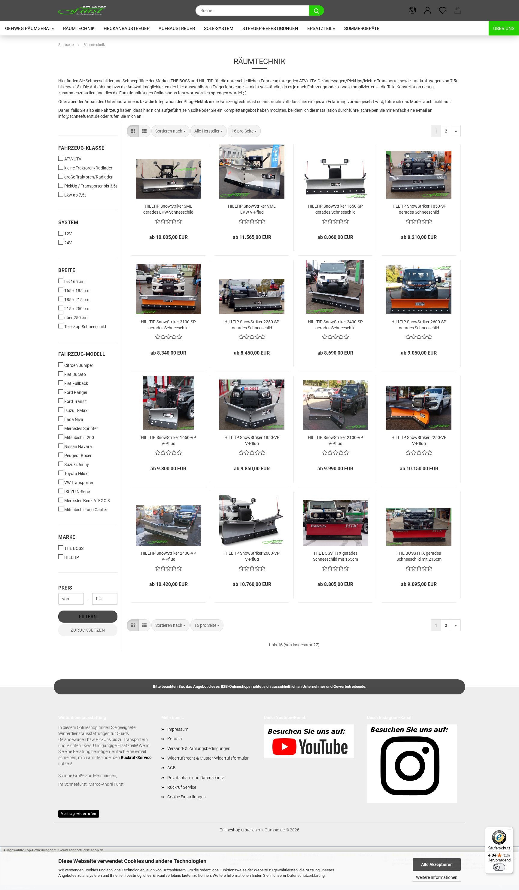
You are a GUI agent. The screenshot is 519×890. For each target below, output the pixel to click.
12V (68, 233)
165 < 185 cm (76, 290)
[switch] (499, 867)
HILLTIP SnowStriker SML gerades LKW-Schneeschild (168, 209)
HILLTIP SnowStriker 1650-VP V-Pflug (168, 440)
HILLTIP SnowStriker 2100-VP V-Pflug (335, 440)
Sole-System (218, 28)
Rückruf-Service (136, 757)
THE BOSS (73, 548)
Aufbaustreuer (177, 28)
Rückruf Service (181, 787)
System (68, 222)
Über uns (503, 28)
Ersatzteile (321, 28)
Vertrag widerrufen (78, 814)
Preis (65, 588)
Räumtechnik (79, 28)
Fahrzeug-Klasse (81, 148)
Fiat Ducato (75, 374)
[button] (412, 10)
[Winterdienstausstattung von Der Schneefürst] (84, 10)
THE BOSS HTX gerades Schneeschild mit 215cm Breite (419, 556)
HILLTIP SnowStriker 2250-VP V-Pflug (419, 440)
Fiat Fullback (76, 383)
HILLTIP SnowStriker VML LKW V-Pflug (252, 209)
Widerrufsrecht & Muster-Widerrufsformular (208, 758)
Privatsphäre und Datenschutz (195, 777)
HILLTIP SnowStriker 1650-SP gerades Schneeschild (335, 209)
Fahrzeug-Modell (81, 354)
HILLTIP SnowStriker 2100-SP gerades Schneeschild (168, 324)
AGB (171, 767)
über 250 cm (75, 317)
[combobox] (170, 131)
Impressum (177, 729)
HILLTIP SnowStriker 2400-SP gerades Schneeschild (335, 324)
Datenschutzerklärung (306, 875)
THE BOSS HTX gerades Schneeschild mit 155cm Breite (335, 556)
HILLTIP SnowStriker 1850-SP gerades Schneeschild (418, 209)
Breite (66, 270)
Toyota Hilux (75, 473)
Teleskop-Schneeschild (85, 326)
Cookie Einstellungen (186, 796)
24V (68, 242)
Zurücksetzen (88, 630)
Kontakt (174, 738)
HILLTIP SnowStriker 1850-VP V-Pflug (252, 440)
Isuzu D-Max (75, 410)
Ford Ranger (75, 392)
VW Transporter (78, 482)
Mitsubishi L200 (79, 437)
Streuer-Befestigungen (270, 28)
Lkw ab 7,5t (75, 195)
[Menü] (509, 830)
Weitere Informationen (436, 877)
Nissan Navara (78, 446)
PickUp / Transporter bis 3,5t (90, 186)
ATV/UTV (72, 159)
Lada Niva (73, 419)
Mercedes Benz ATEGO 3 (87, 500)
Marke (66, 537)
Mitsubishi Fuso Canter (85, 509)
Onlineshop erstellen (238, 830)
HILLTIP (71, 557)
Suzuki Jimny (76, 464)
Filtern (88, 616)
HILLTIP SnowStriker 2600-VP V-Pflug (252, 556)
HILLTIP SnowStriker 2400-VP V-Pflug (168, 556)
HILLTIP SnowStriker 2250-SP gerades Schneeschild (251, 324)
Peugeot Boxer (78, 455)
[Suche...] (316, 10)
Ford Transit (75, 401)
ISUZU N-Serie (77, 491)
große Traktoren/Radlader (88, 177)
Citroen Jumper (78, 365)
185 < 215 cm (76, 299)
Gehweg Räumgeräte (29, 28)
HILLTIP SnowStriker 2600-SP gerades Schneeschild (418, 324)
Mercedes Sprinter (81, 428)
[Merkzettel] (442, 10)
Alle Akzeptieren (437, 864)
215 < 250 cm (76, 308)
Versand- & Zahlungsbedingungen (198, 748)
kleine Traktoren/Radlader (88, 168)
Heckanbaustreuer (127, 28)
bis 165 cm (74, 281)
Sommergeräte (362, 28)
